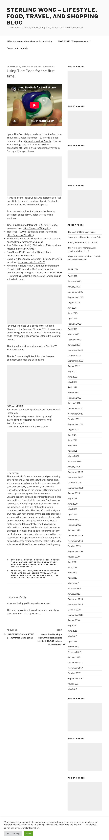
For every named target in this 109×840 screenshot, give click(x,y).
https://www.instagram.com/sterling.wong (29, 416)
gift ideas (35, 562)
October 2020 (74, 482)
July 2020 (72, 498)
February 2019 (74, 588)
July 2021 (72, 435)
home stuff (29, 565)
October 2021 (74, 419)
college (27, 571)
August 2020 (74, 493)
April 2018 (72, 641)
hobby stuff (49, 562)
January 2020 (74, 530)
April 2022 (72, 387)
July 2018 (72, 625)
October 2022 (74, 355)
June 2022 (72, 377)
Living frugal (40, 573)
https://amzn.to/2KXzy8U (36, 228)
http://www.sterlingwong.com (32, 426)
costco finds (42, 560)
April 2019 (72, 578)
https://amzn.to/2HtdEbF (31, 262)
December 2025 (75, 292)
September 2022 (75, 361)
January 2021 (74, 466)
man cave (43, 565)
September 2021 (75, 424)
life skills (24, 573)
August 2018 (74, 620)
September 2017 (75, 678)
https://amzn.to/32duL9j (20, 255)
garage (23, 562)
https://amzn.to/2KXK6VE (27, 336)
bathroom (17, 560)
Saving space (44, 575)
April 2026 (72, 276)
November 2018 (75, 604)
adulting (16, 571)
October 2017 (74, 673)
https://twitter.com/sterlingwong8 (33, 419)
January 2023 (74, 345)
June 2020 (73, 504)
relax (53, 565)
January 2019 (74, 594)
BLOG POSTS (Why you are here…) (74, 41)
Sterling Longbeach (42, 67)
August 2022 (74, 366)
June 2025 (72, 313)
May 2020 (72, 509)
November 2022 (75, 350)
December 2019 (75, 535)
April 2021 (72, 451)
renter (31, 575)
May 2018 (72, 636)
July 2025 (72, 308)
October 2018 (74, 609)
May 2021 (72, 445)
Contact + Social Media (18, 48)
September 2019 (75, 551)
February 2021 (74, 461)
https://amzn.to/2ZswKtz (38, 141)
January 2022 (74, 403)
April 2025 (72, 318)
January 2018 (74, 657)
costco (28, 560)
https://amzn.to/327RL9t (49, 272)
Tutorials (26, 567)
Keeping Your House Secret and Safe (84, 237)
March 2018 (73, 646)
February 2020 (74, 525)
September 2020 (76, 488)
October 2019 (74, 546)
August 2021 (73, 429)
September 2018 (75, 615)
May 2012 (72, 689)
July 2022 (72, 371)
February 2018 (74, 652)
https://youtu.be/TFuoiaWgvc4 (44, 409)
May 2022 (72, 382)
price (23, 575)
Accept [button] (28, 833)
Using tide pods (36, 578)
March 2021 (73, 456)
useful (22, 578)
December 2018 (75, 599)
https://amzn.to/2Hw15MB (20, 248)
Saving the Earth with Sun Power (82, 242)
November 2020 (75, 477)
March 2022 (73, 392)
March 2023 (73, 334)
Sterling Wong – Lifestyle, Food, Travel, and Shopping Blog (52, 16)
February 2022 (74, 398)
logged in (25, 603)
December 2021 (75, 408)
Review (15, 567)
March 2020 (73, 519)
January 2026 (74, 286)
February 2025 (74, 324)
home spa (16, 565)
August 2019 (74, 557)
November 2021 (75, 413)
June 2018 (72, 631)
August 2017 (73, 684)
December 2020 (75, 472)
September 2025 (75, 297)
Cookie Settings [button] (13, 833)
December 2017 (75, 662)
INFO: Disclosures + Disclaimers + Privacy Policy (29, 41)
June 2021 (72, 440)
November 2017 (75, 668)
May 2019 (72, 572)
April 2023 (72, 329)
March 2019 (73, 583)
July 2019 (72, 562)
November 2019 (75, 541)
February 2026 (74, 281)
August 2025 (74, 302)
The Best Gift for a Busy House (82, 232)
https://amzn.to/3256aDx (28, 242)
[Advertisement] (34, 176)
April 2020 (72, 514)
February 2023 (74, 339)
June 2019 (72, 567)
